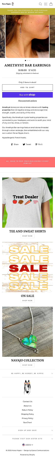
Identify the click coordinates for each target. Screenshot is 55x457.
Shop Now (27, 236)
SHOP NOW (27, 365)
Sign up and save (27, 430)
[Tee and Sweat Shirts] (27, 203)
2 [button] (28, 60)
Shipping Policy (27, 414)
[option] (27, 11)
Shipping (19, 73)
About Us (27, 406)
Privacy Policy (27, 418)
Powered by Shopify (27, 455)
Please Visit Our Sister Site (27, 439)
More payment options (27, 101)
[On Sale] (27, 267)
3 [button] (30, 60)
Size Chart (27, 422)
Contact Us (27, 401)
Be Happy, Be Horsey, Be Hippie (27, 373)
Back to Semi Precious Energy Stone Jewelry (29, 162)
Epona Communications (40, 450)
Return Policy (27, 410)
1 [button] (25, 60)
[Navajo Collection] (27, 332)
